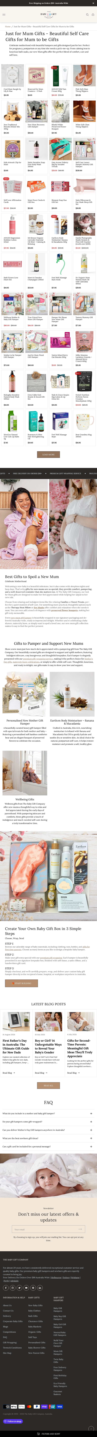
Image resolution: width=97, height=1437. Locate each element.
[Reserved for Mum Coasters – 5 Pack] (36, 75)
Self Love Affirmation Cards (12, 201)
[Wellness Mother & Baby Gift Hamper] (12, 304)
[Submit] (81, 1229)
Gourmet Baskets (58, 1392)
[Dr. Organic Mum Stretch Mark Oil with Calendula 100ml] (84, 264)
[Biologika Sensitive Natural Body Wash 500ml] (12, 381)
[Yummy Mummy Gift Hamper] (84, 304)
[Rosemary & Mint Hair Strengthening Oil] (36, 421)
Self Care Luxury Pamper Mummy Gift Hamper (84, 164)
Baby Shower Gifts (36, 1347)
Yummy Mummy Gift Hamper (84, 318)
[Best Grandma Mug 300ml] (84, 421)
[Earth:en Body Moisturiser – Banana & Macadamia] (72, 694)
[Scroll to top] (91, 1429)
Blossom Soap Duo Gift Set (59, 201)
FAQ (5, 1337)
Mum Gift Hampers (58, 1352)
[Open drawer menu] (4, 14)
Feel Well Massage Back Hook (59, 279)
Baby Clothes (34, 1310)
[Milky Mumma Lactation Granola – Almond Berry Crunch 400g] (84, 341)
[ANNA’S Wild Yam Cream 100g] (60, 75)
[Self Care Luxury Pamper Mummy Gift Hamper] (84, 149)
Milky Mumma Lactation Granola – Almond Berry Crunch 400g (84, 358)
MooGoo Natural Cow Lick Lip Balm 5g (11, 437)
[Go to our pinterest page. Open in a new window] (33, 1288)
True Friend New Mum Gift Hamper (35, 318)
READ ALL (48, 1085)
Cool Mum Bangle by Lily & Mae (12, 90)
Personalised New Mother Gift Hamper (25, 722)
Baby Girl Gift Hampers (60, 1325)
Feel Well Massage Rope (59, 436)
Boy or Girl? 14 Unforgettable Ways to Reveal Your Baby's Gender (48, 1046)
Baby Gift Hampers (58, 1309)
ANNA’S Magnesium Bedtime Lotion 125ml (12, 240)
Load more (48, 454)
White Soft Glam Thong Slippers (82, 126)
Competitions (9, 1332)
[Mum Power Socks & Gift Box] (36, 187)
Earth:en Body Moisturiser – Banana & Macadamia (72, 722)
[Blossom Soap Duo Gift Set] (60, 187)
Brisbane (75, 1277)
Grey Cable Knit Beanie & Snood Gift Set (36, 397)
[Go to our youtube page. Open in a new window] (26, 1288)
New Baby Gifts (35, 1305)
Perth (6, 1281)
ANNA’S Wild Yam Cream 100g (59, 90)
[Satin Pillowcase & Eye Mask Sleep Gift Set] (84, 187)
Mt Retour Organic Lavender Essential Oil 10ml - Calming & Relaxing (36, 241)
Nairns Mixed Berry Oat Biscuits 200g (60, 356)
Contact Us (8, 1310)
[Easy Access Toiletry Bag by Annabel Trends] (60, 149)
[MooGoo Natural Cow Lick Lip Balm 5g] (12, 421)
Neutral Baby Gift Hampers (60, 1333)
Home (8, 26)
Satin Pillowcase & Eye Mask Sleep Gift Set (84, 202)
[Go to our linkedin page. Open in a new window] (40, 1288)
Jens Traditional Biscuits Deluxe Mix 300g (12, 127)
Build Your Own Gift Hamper (58, 1343)
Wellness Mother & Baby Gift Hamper (11, 318)
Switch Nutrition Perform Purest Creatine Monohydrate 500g (83, 398)
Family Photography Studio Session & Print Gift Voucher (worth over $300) (84, 241)
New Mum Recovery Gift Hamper (36, 126)
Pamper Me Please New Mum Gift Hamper (59, 319)
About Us (7, 1305)
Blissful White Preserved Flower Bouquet (59, 127)
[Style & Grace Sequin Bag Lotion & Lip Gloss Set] (60, 381)
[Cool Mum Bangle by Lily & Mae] (12, 75)
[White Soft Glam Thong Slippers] (84, 111)
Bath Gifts (33, 1316)
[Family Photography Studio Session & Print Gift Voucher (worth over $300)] (84, 224)
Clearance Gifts (35, 1321)
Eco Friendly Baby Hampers (60, 1384)
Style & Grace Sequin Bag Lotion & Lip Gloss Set (60, 397)
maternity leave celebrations (26, 662)
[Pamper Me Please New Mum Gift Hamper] (60, 304)
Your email (20, 1229)
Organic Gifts (34, 1332)
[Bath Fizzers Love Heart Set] (12, 264)
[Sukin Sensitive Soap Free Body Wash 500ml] (36, 149)
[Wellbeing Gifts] (25, 773)
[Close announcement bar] (93, 3)
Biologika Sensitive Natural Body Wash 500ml (11, 397)
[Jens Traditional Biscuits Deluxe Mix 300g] (12, 111)
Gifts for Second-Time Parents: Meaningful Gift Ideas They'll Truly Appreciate (79, 1048)
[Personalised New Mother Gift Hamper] (25, 694)
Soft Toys (32, 1337)
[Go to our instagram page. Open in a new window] (12, 1288)
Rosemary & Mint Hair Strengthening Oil (36, 437)
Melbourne (56, 1277)
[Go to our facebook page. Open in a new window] (6, 1288)
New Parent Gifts (36, 1353)
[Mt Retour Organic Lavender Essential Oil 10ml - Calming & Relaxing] (36, 224)
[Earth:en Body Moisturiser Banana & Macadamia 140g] (60, 224)
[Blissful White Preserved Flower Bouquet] (60, 111)
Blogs (5, 1326)
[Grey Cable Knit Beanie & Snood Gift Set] (36, 381)
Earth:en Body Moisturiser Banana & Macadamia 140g (60, 240)
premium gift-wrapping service (38, 658)
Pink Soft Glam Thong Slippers (82, 90)
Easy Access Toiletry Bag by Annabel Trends (60, 164)
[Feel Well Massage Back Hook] (60, 264)
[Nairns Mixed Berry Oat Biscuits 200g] (60, 341)
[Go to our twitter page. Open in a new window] (19, 1288)
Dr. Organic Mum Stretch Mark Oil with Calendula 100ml (83, 281)
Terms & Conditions (12, 1347)
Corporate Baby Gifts (12, 1321)
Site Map (7, 1353)
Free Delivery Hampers (60, 1368)
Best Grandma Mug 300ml (84, 436)
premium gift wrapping (51, 957)
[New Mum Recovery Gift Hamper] (36, 111)
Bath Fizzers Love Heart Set (11, 279)
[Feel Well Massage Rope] (60, 421)
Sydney (66, 1277)
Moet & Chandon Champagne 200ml (36, 279)
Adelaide (14, 1281)
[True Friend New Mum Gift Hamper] (36, 304)
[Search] (87, 14)
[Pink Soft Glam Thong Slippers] (84, 75)
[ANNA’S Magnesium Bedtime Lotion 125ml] (12, 224)
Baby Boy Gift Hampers (60, 1317)
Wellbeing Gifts (25, 799)
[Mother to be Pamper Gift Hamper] (12, 341)
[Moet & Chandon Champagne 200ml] (36, 264)
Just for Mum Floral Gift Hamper (36, 356)
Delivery (7, 1316)
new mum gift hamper (21, 617)
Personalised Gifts (36, 1342)
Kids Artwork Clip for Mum (12, 163)
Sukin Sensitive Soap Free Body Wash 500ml (36, 164)
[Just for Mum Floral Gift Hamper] (36, 341)
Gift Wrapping (10, 1342)
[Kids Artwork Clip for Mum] (12, 149)
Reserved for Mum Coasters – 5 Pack (35, 90)
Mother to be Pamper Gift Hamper (12, 356)
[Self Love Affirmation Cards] (12, 187)
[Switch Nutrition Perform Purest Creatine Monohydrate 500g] (84, 381)
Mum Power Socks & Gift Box (36, 201)
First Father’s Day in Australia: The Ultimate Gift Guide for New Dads (16, 1046)
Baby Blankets (34, 1326)
